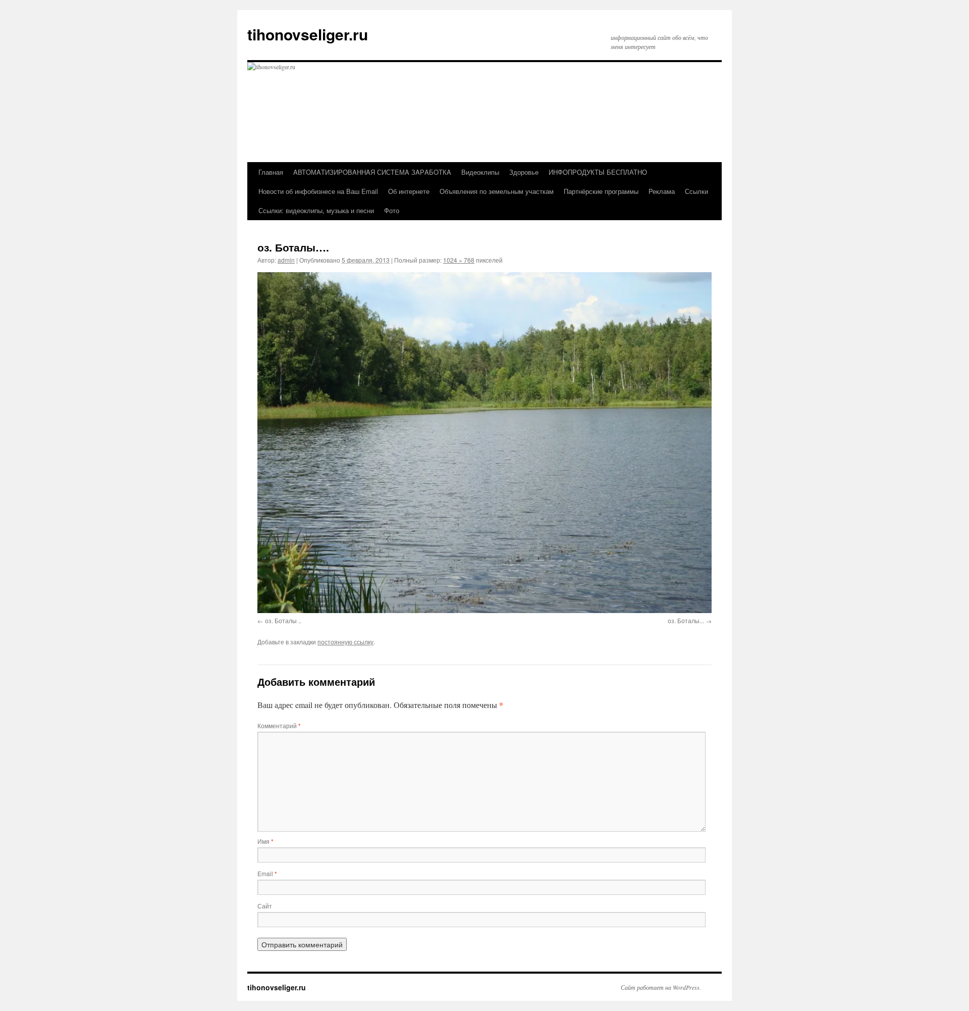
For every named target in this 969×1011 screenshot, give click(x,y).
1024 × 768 (458, 260)
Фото (391, 210)
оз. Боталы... (686, 620)
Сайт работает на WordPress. (661, 987)
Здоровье (524, 172)
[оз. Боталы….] (484, 442)
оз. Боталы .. (283, 620)
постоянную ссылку (345, 641)
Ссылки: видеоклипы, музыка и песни (316, 210)
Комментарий (279, 725)
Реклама (662, 191)
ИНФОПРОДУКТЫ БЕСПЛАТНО (598, 172)
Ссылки (696, 191)
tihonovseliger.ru (307, 34)
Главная (270, 172)
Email (267, 873)
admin (286, 260)
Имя (265, 841)
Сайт (264, 905)
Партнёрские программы (601, 191)
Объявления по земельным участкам (497, 191)
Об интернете (408, 191)
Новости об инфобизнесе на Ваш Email (318, 191)
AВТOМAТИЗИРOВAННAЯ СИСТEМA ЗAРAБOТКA (372, 172)
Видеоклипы (480, 172)
